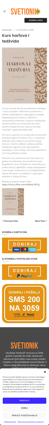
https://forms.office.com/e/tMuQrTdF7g (20, 184)
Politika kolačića (10, 422)
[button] (45, 371)
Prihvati (25, 400)
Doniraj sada (36, 20)
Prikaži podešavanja (24, 415)
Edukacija (6, 30)
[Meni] (4, 11)
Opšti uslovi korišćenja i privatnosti (30, 422)
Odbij (24, 408)
